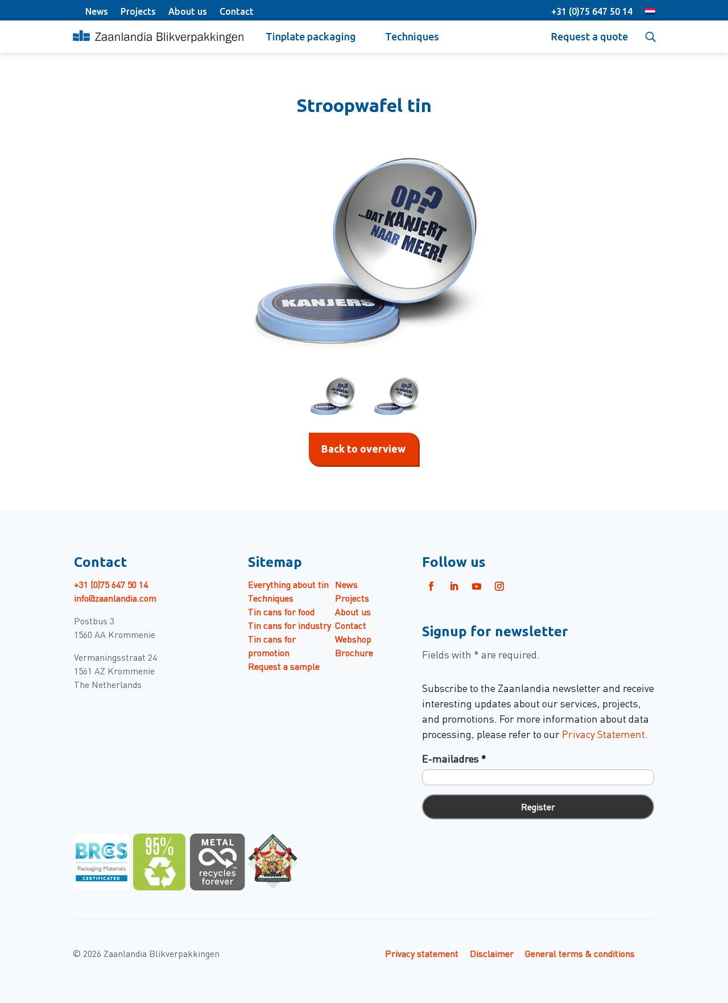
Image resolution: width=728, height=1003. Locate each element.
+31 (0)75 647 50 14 (591, 11)
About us (187, 11)
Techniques (412, 36)
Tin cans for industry (289, 625)
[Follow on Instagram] (499, 586)
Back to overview (363, 448)
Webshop (353, 638)
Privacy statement (421, 953)
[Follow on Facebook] (431, 586)
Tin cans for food (281, 611)
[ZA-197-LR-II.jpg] (364, 253)
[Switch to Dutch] (650, 12)
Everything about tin (288, 584)
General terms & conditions (580, 953)
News (96, 11)
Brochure (354, 652)
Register (538, 806)
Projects (138, 11)
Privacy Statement (603, 734)
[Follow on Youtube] (477, 586)
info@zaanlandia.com (115, 597)
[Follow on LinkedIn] (454, 586)
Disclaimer (492, 953)
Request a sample (284, 666)
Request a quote (589, 36)
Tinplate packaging (311, 36)
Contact (237, 11)
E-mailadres (454, 758)
